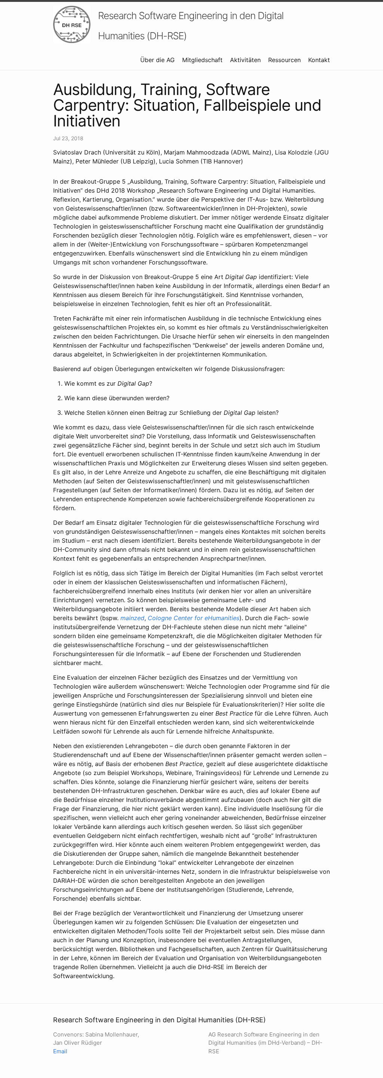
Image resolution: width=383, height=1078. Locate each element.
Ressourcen (284, 60)
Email (60, 1051)
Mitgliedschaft (202, 60)
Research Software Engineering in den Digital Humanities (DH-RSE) (191, 26)
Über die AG (157, 60)
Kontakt (319, 60)
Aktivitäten (245, 60)
